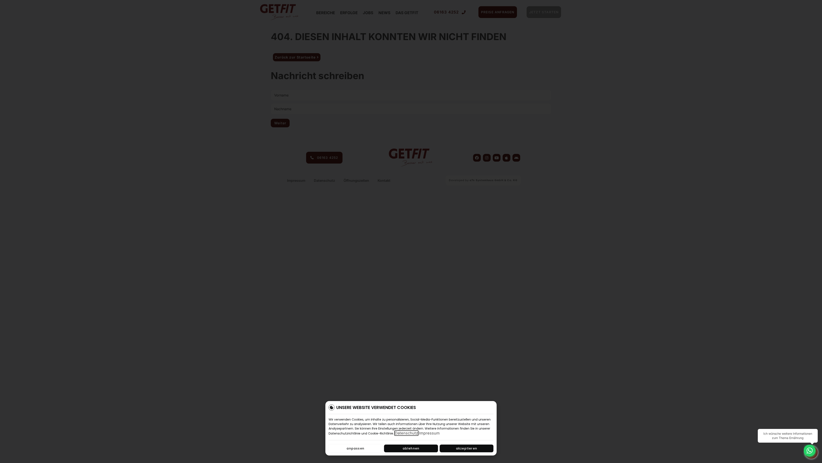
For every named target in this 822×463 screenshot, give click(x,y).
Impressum (429, 433)
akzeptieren (466, 448)
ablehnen (411, 448)
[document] (411, 231)
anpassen (355, 448)
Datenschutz (406, 433)
